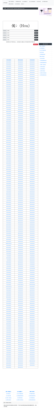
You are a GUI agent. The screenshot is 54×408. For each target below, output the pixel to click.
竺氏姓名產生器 (32, 101)
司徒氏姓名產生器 (8, 286)
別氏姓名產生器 (32, 253)
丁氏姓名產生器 (32, 299)
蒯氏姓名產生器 (32, 181)
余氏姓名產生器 (8, 352)
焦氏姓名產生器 (8, 84)
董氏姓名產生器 (32, 317)
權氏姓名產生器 (20, 109)
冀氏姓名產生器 (20, 76)
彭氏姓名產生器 (20, 251)
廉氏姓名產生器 (8, 206)
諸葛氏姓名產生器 (20, 111)
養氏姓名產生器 (20, 336)
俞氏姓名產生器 (32, 352)
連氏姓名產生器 (32, 204)
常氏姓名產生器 (20, 66)
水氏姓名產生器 (20, 282)
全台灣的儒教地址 (32, 397)
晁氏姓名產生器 (32, 365)
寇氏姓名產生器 (20, 179)
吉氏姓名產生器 (8, 72)
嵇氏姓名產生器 (32, 74)
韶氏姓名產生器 (20, 270)
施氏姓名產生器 (20, 276)
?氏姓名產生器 (20, 307)
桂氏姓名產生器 (8, 187)
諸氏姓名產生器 (8, 105)
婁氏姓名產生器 (32, 210)
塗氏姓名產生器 (32, 313)
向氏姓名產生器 (32, 138)
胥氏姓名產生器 (32, 146)
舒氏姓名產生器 (32, 280)
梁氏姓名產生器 (8, 204)
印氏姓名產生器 (32, 346)
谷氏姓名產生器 (8, 181)
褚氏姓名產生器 (32, 103)
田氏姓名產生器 (20, 299)
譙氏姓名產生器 (20, 84)
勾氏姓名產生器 (8, 179)
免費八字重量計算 (11, 1)
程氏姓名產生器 (20, 70)
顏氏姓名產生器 (20, 342)
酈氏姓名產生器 (32, 202)
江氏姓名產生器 (20, 80)
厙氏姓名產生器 (32, 270)
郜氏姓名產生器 (20, 173)
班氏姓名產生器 (8, 245)
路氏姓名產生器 (20, 214)
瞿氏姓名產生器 (20, 107)
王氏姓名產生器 (32, 319)
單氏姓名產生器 (20, 266)
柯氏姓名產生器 (8, 177)
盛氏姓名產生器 (20, 274)
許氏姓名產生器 (20, 148)
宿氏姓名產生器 (20, 286)
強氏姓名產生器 (8, 82)
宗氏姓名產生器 (32, 309)
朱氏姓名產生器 (32, 99)
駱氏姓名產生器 (8, 210)
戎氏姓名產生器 (20, 167)
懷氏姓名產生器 (32, 154)
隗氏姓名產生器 (20, 187)
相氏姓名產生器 (8, 140)
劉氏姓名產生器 (32, 208)
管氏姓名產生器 (8, 183)
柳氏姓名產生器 (20, 208)
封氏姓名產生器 (8, 119)
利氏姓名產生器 (20, 200)
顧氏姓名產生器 (20, 181)
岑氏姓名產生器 (32, 305)
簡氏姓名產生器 (8, 86)
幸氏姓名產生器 (32, 144)
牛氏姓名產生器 (20, 239)
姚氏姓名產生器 (32, 336)
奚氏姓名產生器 (32, 134)
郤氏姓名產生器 (32, 136)
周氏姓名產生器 (20, 99)
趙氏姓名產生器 (8, 68)
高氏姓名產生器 (32, 173)
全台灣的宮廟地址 (20, 397)
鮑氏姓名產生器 (8, 249)
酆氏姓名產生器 (20, 121)
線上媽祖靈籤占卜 (25, 1)
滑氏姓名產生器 (20, 154)
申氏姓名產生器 (8, 272)
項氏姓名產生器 (20, 140)
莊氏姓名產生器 (32, 109)
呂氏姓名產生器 (8, 212)
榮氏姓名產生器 (8, 169)
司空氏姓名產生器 (20, 284)
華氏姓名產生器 (8, 154)
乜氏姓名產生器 (8, 237)
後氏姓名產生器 (20, 134)
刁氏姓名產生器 (8, 299)
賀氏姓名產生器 (20, 132)
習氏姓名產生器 (8, 138)
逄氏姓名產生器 (32, 245)
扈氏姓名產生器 (20, 152)
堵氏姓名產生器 (32, 311)
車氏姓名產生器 (32, 68)
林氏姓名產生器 (20, 206)
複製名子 (36, 30)
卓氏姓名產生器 (8, 99)
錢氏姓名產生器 (32, 84)
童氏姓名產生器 (20, 317)
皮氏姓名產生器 (8, 253)
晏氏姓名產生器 (32, 338)
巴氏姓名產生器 (20, 243)
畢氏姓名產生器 (20, 253)
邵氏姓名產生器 (8, 270)
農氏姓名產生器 (8, 241)
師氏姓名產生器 (32, 276)
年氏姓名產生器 (32, 237)
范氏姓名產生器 (20, 115)
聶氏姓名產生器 (20, 237)
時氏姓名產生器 (8, 278)
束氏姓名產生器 (20, 280)
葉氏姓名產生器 (8, 338)
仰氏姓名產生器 (8, 334)
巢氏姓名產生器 (20, 68)
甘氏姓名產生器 (8, 171)
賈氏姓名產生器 (8, 80)
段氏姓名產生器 (8, 315)
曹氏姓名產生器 (20, 305)
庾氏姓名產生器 (32, 354)
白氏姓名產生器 (32, 243)
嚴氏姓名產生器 (32, 342)
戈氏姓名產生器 (32, 175)
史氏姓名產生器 (32, 274)
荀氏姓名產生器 (32, 150)
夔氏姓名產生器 (32, 185)
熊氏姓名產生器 (20, 146)
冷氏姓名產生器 (8, 200)
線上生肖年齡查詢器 (32, 1)
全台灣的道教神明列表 (32, 395)
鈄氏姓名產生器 (8, 301)
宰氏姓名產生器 (32, 301)
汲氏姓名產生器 (20, 72)
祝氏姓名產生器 (8, 103)
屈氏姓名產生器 (20, 101)
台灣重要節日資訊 (18, 1)
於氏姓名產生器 (20, 352)
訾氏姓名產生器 (8, 319)
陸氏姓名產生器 (20, 212)
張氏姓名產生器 (32, 66)
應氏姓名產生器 (32, 348)
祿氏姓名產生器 (8, 214)
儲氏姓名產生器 (20, 105)
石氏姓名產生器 (8, 276)
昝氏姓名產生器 (20, 303)
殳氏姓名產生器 (8, 280)
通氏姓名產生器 (8, 317)
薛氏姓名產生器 (20, 150)
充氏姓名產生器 (32, 111)
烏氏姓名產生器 (20, 332)
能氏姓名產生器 (8, 235)
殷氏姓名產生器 (8, 348)
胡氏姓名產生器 (8, 152)
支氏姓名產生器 (20, 86)
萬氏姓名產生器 (20, 319)
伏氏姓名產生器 (32, 121)
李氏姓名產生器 (32, 200)
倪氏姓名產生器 (32, 235)
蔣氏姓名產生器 (20, 82)
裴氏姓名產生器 (32, 249)
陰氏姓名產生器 (20, 348)
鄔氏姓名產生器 (32, 332)
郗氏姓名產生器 (20, 136)
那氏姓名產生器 (32, 233)
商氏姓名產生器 (8, 268)
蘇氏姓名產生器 (32, 286)
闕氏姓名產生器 (8, 111)
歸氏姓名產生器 (20, 185)
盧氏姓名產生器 (8, 216)
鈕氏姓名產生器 (32, 239)
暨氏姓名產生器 (8, 76)
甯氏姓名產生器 (8, 239)
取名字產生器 (39, 1)
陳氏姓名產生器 (8, 70)
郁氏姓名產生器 (20, 354)
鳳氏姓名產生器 (32, 119)
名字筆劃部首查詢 (45, 1)
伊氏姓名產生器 (8, 344)
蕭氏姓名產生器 (32, 140)
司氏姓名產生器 (8, 284)
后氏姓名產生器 (32, 132)
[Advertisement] (20, 15)
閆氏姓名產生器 (8, 340)
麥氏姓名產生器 (8, 220)
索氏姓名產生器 (32, 282)
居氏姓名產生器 (8, 101)
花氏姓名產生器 (32, 152)
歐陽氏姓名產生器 (8, 243)
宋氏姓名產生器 (20, 288)
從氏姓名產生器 (8, 311)
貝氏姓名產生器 (20, 249)
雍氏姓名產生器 (8, 365)
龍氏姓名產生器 (8, 218)
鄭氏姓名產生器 (20, 367)
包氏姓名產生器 (20, 247)
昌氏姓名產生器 (32, 70)
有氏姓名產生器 (32, 350)
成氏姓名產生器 (20, 278)
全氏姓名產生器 (8, 109)
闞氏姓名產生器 (20, 171)
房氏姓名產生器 (20, 117)
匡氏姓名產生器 (32, 183)
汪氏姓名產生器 (8, 321)
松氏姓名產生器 (32, 288)
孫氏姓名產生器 (8, 288)
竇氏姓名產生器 (20, 301)
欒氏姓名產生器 (20, 216)
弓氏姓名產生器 (32, 187)
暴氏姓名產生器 (32, 247)
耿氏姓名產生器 (20, 175)
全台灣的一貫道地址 (8, 397)
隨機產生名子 (36, 44)
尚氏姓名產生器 (32, 266)
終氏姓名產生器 (20, 113)
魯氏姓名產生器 (32, 214)
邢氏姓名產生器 (20, 144)
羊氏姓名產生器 (20, 334)
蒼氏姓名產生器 (8, 305)
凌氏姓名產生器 (8, 208)
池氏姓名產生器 (32, 86)
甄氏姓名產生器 (8, 367)
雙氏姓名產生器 (8, 282)
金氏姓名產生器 (8, 88)
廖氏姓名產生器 (20, 204)
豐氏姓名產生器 (8, 121)
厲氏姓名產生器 (8, 202)
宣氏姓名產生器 (8, 150)
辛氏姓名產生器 (8, 144)
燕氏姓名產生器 (32, 340)
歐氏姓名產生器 (32, 241)
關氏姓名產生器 (20, 183)
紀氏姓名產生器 (8, 74)
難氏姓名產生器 (20, 235)
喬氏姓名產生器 (32, 82)
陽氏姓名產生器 (32, 334)
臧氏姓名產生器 (32, 303)
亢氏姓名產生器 (32, 171)
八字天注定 (5, 2)
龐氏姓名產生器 (8, 247)
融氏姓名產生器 (20, 169)
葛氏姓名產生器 (20, 177)
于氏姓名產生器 (8, 350)
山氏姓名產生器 (8, 266)
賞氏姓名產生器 (20, 268)
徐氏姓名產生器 (8, 148)
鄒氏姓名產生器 (32, 307)
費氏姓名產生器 (32, 117)
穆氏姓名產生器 (20, 233)
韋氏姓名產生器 (32, 321)
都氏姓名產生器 (20, 313)
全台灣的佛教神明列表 (20, 395)
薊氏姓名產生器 (32, 76)
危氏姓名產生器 (20, 321)
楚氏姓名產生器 (20, 103)
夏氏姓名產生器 (20, 138)
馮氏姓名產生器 (20, 119)
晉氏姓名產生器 (20, 88)
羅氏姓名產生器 (20, 210)
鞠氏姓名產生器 (8, 107)
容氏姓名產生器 (32, 167)
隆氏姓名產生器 (32, 216)
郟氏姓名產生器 (32, 78)
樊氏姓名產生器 (32, 115)
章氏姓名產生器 (20, 365)
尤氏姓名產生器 (20, 350)
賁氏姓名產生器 (8, 251)
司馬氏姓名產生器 (32, 284)
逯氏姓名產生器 (32, 212)
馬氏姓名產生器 (20, 218)
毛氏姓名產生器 (32, 220)
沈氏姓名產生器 (20, 272)
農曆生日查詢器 (32, 391)
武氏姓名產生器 (8, 332)
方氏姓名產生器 (8, 117)
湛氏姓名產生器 (8, 66)
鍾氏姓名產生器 (32, 113)
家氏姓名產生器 (20, 78)
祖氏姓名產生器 (8, 309)
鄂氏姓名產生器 (20, 241)
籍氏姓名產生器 (8, 78)
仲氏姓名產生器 (8, 113)
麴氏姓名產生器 (32, 107)
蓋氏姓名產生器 (32, 177)
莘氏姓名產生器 (32, 272)
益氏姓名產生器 (8, 346)
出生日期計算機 (8, 395)
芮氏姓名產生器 (8, 167)
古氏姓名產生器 (32, 179)
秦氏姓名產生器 (32, 88)
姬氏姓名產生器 (20, 74)
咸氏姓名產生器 (32, 142)
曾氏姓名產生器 (8, 307)
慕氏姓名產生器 (8, 233)
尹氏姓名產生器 (20, 346)
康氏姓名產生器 (8, 173)
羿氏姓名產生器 (32, 344)
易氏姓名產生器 (20, 344)
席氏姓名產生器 (8, 136)
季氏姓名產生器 (32, 72)
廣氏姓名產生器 (8, 185)
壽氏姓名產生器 (32, 278)
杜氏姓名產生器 (20, 311)
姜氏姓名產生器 (32, 80)
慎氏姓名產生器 (8, 274)
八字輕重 (5, 8)
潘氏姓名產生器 (20, 245)
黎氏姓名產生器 (20, 202)
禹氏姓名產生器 (8, 354)
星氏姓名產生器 (8, 146)
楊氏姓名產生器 (8, 336)
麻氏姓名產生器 (32, 218)
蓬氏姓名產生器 (32, 251)
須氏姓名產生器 (32, 148)
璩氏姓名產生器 (32, 105)
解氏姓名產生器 (8, 142)
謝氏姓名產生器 (20, 142)
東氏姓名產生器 (32, 315)
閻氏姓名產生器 (8, 342)
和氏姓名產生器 (8, 132)
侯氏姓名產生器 (8, 134)
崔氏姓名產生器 (20, 309)
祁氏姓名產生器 (8, 175)
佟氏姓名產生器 (20, 315)
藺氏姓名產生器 (32, 206)
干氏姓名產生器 (32, 169)
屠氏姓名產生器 (8, 313)
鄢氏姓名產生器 (20, 340)
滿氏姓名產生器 (20, 220)
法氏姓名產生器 (8, 115)
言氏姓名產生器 (20, 338)
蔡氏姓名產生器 (8, 303)
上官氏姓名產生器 (32, 268)
